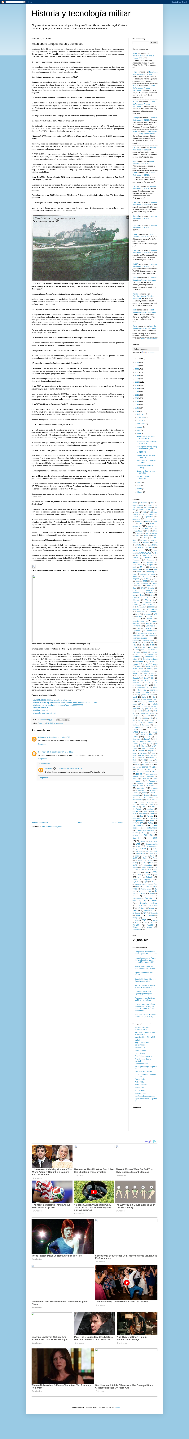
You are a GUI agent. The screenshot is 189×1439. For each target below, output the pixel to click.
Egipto (149, 619)
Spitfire (155, 849)
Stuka (151, 853)
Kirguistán (150, 722)
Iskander (150, 695)
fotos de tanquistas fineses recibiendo (144, 88)
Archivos (144, 540)
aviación (138, 550)
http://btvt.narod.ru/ (40, 710)
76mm (148, 510)
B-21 (144, 555)
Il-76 (146, 685)
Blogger (117, 1407)
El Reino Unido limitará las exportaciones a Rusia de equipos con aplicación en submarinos (145, 1007)
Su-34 (142, 863)
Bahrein (135, 558)
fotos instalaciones (150, 659)
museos (154, 788)
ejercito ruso (138, 621)
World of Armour (141, 1090)
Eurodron (152, 635)
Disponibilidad (152, 609)
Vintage (135, 918)
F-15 (152, 643)
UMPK (149, 906)
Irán (147, 692)
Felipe (135, 53)
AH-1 (146, 519)
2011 (137, 411)
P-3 (148, 800)
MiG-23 (140, 769)
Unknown (42, 737)
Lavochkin (144, 732)
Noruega (146, 795)
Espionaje (136, 631)
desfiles (151, 607)
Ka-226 (148, 709)
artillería (153, 545)
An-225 (139, 533)
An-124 (145, 529)
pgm (134, 816)
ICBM (152, 678)
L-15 (134, 729)
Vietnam (150, 915)
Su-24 (145, 858)
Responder (42, 744)
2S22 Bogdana (138, 505)
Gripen (138, 666)
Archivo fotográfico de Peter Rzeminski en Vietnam (145, 986)
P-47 (146, 802)
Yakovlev (136, 927)
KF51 (146, 718)
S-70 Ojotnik (153, 841)
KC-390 (147, 716)
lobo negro (42, 752)
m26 (151, 744)
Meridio (135, 294)
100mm (135, 503)
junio (139, 433)
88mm (137, 512)
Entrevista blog (151, 626)
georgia (145, 664)
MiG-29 (136, 772)
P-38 (153, 800)
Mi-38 (144, 765)
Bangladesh (136, 560)
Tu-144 (140, 891)
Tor (154, 886)
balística (148, 558)
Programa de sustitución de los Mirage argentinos (145, 999)
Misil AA (136, 779)
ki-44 (145, 720)
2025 (137, 366)
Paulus (145, 811)
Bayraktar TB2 (151, 562)
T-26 (155, 867)
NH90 (144, 793)
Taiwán (135, 879)
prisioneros (153, 818)
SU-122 (145, 856)
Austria (151, 547)
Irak (138, 692)
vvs (136, 923)
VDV (144, 913)
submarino (148, 865)
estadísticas (152, 631)
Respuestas (45, 764)
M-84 (149, 741)
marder (135, 753)
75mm (141, 510)
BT (143, 576)
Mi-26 (147, 762)
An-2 (147, 531)
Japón (140, 702)
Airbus (147, 521)
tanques (56, 723)
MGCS (143, 760)
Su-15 (152, 856)
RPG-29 (135, 835)
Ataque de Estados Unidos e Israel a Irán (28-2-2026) (145, 1016)
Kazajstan (136, 716)
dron (137, 614)
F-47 (150, 647)
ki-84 (140, 722)
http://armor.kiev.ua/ (41, 708)
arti (146, 545)
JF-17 (144, 704)
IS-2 (155, 692)
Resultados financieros (146, 830)
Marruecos (143, 753)
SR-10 (148, 851)
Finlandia (136, 657)
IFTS (134, 680)
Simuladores (150, 846)
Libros (135, 736)
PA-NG (142, 804)
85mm (155, 510)
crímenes (147, 602)
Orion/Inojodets (138, 800)
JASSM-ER (151, 701)
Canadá (139, 586)
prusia (152, 821)
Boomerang (150, 572)
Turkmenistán (137, 898)
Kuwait (137, 727)
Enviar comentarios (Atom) (52, 827)
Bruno (135, 326)
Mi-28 (155, 762)
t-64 (44, 723)
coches (148, 597)
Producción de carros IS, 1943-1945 (146, 456)
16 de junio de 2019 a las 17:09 (58, 737)
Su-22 (135, 858)
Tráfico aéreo (146, 889)
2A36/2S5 (144, 503)
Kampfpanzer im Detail (143, 1071)
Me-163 (135, 757)
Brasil (135, 576)
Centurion (151, 588)
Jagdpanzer (147, 699)
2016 (137, 395)
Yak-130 (136, 925)
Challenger (148, 590)
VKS (144, 920)
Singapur (135, 849)
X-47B (145, 922)
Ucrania (154, 901)
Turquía (148, 898)
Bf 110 (152, 567)
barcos (135, 562)
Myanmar (141, 790)
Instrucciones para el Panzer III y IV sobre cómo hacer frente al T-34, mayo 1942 (145, 960)
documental (153, 612)
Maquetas (151, 751)
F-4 (144, 647)
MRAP (141, 786)
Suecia (135, 868)
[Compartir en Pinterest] (68, 720)
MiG (134, 767)
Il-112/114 (144, 680)
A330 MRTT (148, 514)
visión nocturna (148, 918)
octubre (140, 421)
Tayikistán (136, 882)
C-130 (146, 579)
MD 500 (141, 755)
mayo (139, 482)
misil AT (146, 779)
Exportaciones (147, 640)
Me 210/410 (151, 755)
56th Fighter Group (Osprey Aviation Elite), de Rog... (147, 448)
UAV (143, 901)
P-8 (134, 804)
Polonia (150, 816)
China (142, 595)
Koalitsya (136, 725)
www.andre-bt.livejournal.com (44, 713)
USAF (135, 910)
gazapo (135, 664)
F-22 (152, 645)
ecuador (139, 616)
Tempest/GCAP (140, 884)
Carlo (135, 173)
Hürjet (146, 678)
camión (154, 583)
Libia (151, 734)
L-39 (141, 730)
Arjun (155, 542)
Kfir (152, 718)
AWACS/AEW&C (144, 553)
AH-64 (155, 519)
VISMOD (135, 920)
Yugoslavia (137, 930)
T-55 (155, 870)
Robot (144, 833)
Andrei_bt (138, 1040)
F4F (142, 650)
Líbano (142, 734)
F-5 (156, 647)
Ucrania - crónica (148, 903)
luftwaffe (147, 739)
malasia (151, 748)
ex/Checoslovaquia (140, 638)
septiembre (141, 424)
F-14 (145, 642)
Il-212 (148, 683)
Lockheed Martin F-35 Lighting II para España (143, 993)
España (148, 628)
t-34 (142, 870)
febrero (140, 492)
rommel (152, 833)
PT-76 (135, 823)
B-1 (156, 553)
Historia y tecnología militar (81, 13)
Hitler (145, 673)
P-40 (140, 802)
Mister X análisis (141, 1085)
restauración (152, 828)
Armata (138, 545)
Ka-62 (140, 711)
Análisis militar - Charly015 (145, 1037)
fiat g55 (139, 654)
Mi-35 (138, 765)
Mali (134, 751)
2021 (137, 379)
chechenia (136, 593)
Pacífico (150, 804)
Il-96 (155, 685)
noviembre (141, 417)
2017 (137, 392)
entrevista (136, 626)
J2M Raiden (136, 699)
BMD (148, 569)
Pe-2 (134, 814)
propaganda (141, 821)
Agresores (136, 519)
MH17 (150, 760)
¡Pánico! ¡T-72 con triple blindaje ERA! (146, 437)
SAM (138, 844)
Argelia (135, 543)
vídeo (138, 915)
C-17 (155, 579)
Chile (134, 595)
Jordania (154, 704)
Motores (150, 783)
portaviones (137, 818)
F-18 (143, 645)
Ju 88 (138, 706)
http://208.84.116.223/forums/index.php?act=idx (52, 700)
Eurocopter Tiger (138, 635)
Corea (148, 600)
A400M (135, 517)
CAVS (143, 588)
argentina (146, 543)
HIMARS (135, 673)
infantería (153, 690)
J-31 (153, 697)
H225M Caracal (138, 668)
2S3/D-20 (151, 505)
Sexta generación (151, 844)
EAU (155, 614)
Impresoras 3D (142, 687)
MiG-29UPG (141, 452)
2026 (137, 363)
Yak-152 (150, 925)
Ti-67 (149, 884)
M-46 (141, 741)
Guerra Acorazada (141, 1064)
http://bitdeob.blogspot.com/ (145, 1096)
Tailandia (149, 877)
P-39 (134, 802)
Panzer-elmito (140, 1079)
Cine (152, 595)
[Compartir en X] (63, 720)
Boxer (135, 574)
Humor (150, 676)
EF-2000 (136, 619)
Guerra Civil (149, 666)
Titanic (147, 886)
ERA (138, 628)
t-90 (156, 875)
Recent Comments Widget (149, 338)
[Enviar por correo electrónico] (57, 720)
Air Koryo (139, 521)
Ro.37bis (135, 833)
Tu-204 (142, 893)
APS (145, 538)
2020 (137, 382)
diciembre (141, 414)
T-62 (138, 872)
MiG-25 (150, 769)
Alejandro (48, 769)
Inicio (80, 823)
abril (139, 486)
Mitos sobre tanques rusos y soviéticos (146, 443)
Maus (153, 753)
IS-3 (137, 695)
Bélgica (150, 565)
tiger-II (138, 886)
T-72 (47, 723)
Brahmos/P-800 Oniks (147, 574)
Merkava (151, 757)
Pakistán (139, 809)
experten (135, 640)
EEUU (149, 616)
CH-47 (135, 590)
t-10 (150, 867)
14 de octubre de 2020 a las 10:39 (69, 769)
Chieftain (149, 593)
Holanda (154, 673)
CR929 (135, 602)
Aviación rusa (140, 1048)
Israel (135, 697)
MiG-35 (139, 774)
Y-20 (152, 922)
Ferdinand (154, 652)
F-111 (139, 642)
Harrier (149, 668)
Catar (135, 588)
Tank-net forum (140, 1093)
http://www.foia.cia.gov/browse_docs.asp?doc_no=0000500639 (58, 705)
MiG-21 (154, 767)
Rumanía (136, 838)
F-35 (135, 647)
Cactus (135, 148)
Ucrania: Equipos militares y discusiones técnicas (145, 980)
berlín (134, 567)
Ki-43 (139, 720)
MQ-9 (134, 786)
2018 (137, 388)
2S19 (152, 503)
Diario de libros (140, 1050)
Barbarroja (150, 560)
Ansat (146, 535)
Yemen (149, 927)
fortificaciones (149, 657)
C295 (145, 581)
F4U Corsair (151, 650)
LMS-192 (148, 737)
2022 (137, 375)
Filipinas (150, 654)
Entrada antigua (118, 823)
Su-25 (155, 858)
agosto (140, 427)
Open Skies (148, 797)
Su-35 (151, 863)
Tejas (146, 882)
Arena (153, 540)
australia (141, 547)
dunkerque (147, 614)
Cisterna (136, 597)
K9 (142, 709)
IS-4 (143, 695)
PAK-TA (154, 807)
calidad (145, 583)
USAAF (151, 908)
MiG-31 (154, 772)
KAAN (147, 711)
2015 (137, 398)
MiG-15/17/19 (143, 767)
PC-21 (152, 811)
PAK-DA (135, 807)
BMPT (139, 572)
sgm (138, 846)
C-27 (137, 581)
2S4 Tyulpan (137, 507)
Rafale (150, 823)
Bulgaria (136, 579)
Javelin (135, 704)
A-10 (144, 512)
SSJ (155, 851)
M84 (143, 748)
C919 (152, 581)
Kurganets (145, 725)
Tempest (154, 882)
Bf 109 (142, 567)
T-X (139, 877)
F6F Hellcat (136, 652)
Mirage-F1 (150, 776)
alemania (137, 526)
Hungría (136, 678)
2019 (137, 385)
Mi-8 (151, 765)
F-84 (137, 650)
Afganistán (149, 517)
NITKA (153, 793)
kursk (155, 725)
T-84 (148, 875)
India (155, 687)
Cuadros (135, 605)
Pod (141, 816)
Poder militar (139, 1082)
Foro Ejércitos (140, 1053)
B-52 (152, 555)
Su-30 (150, 860)
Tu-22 (151, 893)
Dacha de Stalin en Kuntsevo (144, 477)
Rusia (40, 723)
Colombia (136, 600)
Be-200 (139, 565)
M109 (144, 744)
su (156, 853)
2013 (137, 405)
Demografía (141, 607)
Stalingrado (141, 853)
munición (140, 788)
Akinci (152, 524)
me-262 (142, 757)
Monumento (152, 781)
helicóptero (146, 671)
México (135, 760)
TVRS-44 (135, 901)
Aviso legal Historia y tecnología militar (142, 1029)
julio (139, 430)
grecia (155, 664)
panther (150, 809)
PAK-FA (144, 807)
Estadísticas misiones (146, 633)
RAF (141, 823)
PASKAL (136, 86)
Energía (149, 624)
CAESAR (136, 583)
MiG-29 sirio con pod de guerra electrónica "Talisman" (146, 967)
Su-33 (135, 863)
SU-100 (137, 856)
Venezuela (154, 913)
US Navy (141, 908)
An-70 (138, 535)
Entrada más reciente (40, 823)
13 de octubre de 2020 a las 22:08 (60, 752)
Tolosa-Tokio (139, 1088)
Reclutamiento (138, 825)
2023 (137, 372)
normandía (136, 795)
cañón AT (150, 586)
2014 (137, 402)
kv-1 (146, 727)
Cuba (143, 605)
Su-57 (135, 865)
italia (144, 697)
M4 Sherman (142, 746)
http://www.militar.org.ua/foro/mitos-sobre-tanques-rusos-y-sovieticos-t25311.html (65, 703)
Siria (144, 849)
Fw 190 (151, 662)
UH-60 (140, 906)
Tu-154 (149, 891)
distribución (140, 611)
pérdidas (142, 814)
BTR (150, 576)
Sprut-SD (139, 851)
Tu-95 (135, 896)
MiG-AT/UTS (150, 774)
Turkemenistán (149, 896)
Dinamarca (136, 609)
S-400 (143, 841)
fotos (135, 659)
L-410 (149, 729)
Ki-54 (151, 720)
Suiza (144, 867)
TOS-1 (135, 889)
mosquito (140, 783)
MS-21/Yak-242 (151, 786)
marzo (139, 489)
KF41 (140, 718)
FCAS (145, 652)
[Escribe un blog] (60, 720)
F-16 (134, 645)
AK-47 (142, 524)
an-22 (155, 531)
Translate (151, 353)
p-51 (152, 802)
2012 (137, 408)
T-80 (51, 723)
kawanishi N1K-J (147, 713)
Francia (139, 661)
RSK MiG (148, 835)
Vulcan (155, 920)
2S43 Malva (148, 507)
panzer (135, 811)
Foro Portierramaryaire (143, 1056)
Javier (135, 161)
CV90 (151, 605)
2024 (137, 369)
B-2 (137, 555)
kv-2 (153, 727)
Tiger (155, 884)
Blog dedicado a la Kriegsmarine (142, 1044)
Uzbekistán (148, 911)
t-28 (136, 870)
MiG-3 (147, 772)
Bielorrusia (137, 569)
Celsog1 (136, 118)
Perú (152, 814)
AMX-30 (150, 526)
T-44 (149, 870)
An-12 (135, 528)
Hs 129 (140, 676)
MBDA (135, 755)
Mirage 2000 (138, 776)
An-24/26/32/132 (151, 533)
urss (61, 723)
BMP (155, 569)
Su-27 (140, 860)
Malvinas (141, 751)
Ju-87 (146, 706)
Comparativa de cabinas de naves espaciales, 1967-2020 (146, 953)
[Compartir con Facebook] (65, 720)
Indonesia (142, 690)
